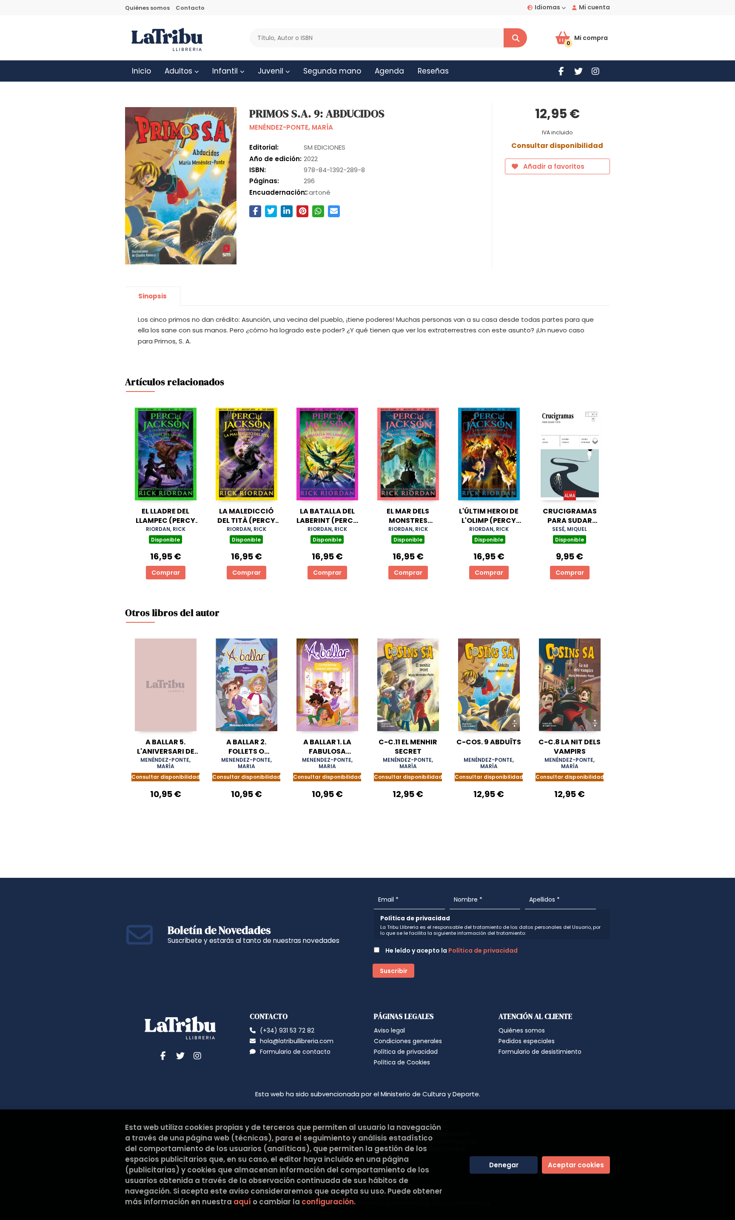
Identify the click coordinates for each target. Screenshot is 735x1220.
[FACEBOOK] (561, 71)
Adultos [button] (179, 71)
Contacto (190, 8)
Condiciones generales (408, 1041)
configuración (328, 1202)
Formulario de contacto (295, 1051)
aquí (242, 1202)
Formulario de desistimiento (540, 1051)
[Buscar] (515, 38)
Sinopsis (152, 296)
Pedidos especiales (527, 1041)
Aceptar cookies (576, 1164)
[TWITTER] (578, 71)
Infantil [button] (226, 71)
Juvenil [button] (271, 71)
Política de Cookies (402, 1062)
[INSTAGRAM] (595, 71)
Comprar (165, 572)
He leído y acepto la (451, 950)
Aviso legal (389, 1030)
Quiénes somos (147, 8)
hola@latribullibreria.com (296, 1041)
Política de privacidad (483, 950)
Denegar (503, 1164)
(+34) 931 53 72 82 (287, 1030)
